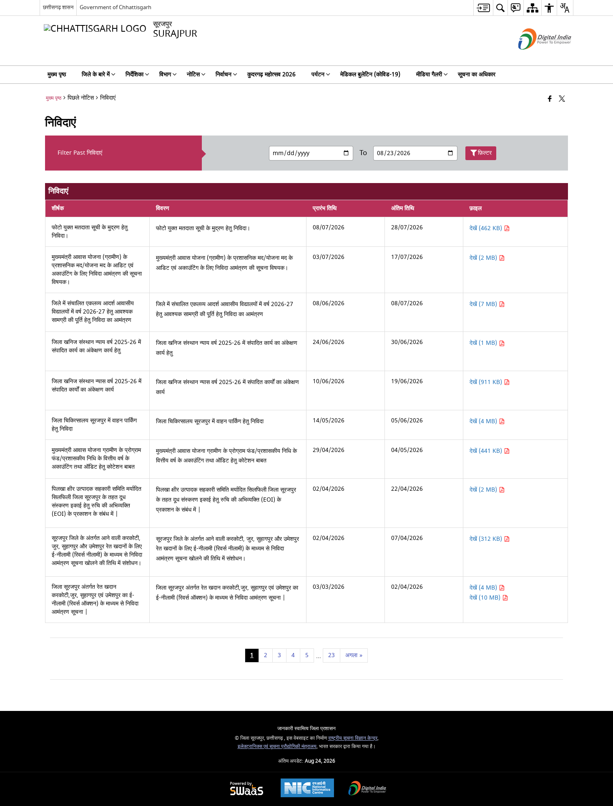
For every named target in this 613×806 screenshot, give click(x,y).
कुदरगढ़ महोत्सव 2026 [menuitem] (271, 74)
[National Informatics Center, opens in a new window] (307, 789)
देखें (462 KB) (487, 228)
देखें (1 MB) (484, 343)
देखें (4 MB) (484, 421)
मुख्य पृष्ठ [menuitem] (57, 74)
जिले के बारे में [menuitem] (96, 74)
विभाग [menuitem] (165, 74)
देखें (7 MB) (484, 304)
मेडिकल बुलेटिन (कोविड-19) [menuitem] (370, 74)
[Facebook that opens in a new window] (550, 99)
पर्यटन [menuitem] (318, 74)
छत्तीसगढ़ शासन (58, 7)
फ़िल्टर (485, 152)
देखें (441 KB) (487, 451)
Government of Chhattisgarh (115, 7)
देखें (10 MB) (486, 597)
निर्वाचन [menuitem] (223, 74)
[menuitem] (483, 7)
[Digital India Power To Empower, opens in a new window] (367, 789)
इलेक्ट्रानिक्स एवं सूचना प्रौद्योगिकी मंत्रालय (277, 746)
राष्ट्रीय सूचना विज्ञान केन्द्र (352, 738)
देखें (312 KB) (487, 539)
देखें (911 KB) (487, 382)
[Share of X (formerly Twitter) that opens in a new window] (562, 99)
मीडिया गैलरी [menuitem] (429, 74)
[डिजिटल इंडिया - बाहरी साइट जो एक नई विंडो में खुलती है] (534, 57)
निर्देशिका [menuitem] (134, 74)
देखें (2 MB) (484, 258)
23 (331, 655)
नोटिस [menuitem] (193, 74)
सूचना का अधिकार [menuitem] (476, 74)
